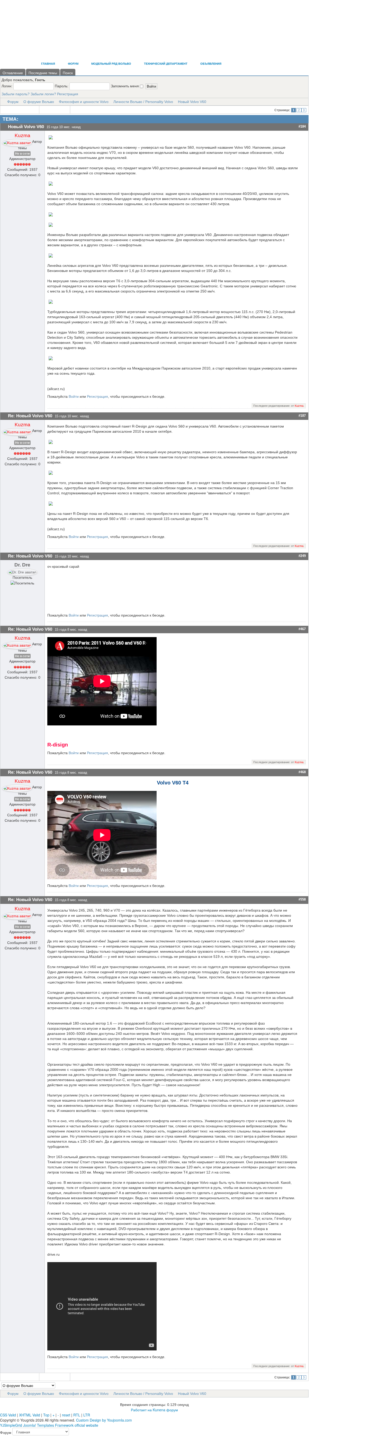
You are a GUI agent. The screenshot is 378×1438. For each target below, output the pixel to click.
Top (46, 1414)
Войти (74, 396)
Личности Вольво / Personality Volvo (143, 102)
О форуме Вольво (38, 102)
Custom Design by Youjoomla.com (104, 1420)
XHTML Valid (29, 1414)
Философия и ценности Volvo (84, 102)
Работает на (141, 1409)
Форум (13, 102)
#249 (302, 556)
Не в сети (22, 153)
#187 (302, 416)
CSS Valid (8, 1414)
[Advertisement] (93, 43)
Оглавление (13, 73)
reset (66, 1414)
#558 (302, 899)
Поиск (68, 73)
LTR (86, 1414)
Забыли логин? (43, 94)
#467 (302, 629)
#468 (302, 772)
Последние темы (43, 73)
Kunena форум (165, 1409)
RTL (76, 1414)
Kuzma (22, 135)
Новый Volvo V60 (192, 102)
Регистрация (67, 94)
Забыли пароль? (16, 94)
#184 (302, 126)
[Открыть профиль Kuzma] (17, 141)
